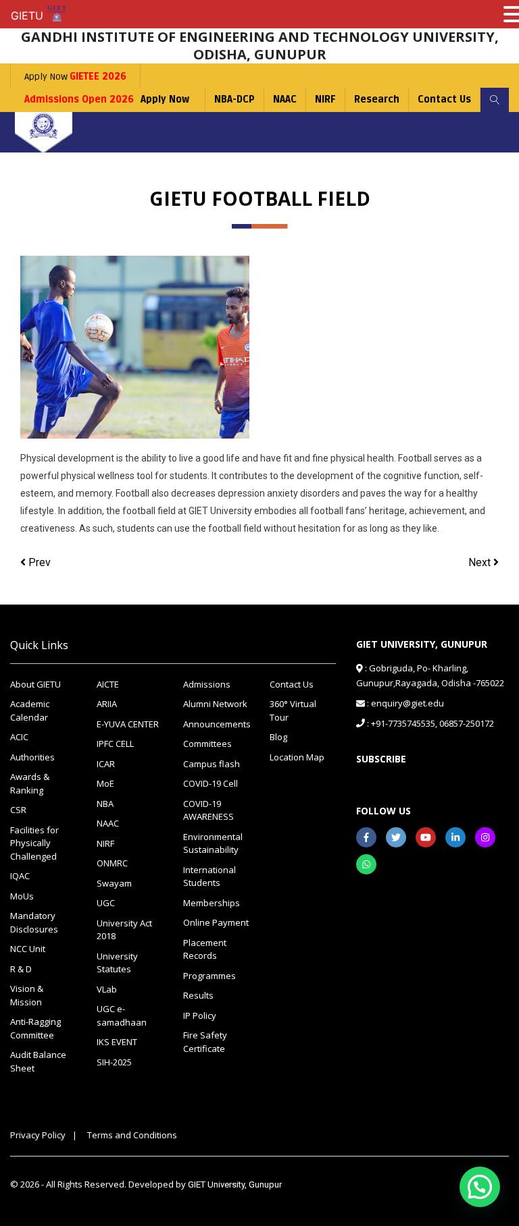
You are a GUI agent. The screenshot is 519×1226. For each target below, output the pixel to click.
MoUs (22, 896)
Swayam (114, 883)
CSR (18, 810)
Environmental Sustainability (213, 843)
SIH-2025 (114, 1062)
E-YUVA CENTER (128, 724)
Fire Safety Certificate (205, 1042)
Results (198, 995)
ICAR (106, 764)
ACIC (19, 737)
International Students (209, 876)
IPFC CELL (115, 743)
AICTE (108, 684)
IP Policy (199, 1015)
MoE (105, 783)
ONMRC (112, 863)
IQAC (20, 876)
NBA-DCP (234, 99)
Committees (207, 743)
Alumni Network (215, 704)
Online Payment (216, 922)
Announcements (216, 724)
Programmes (209, 976)
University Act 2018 (124, 930)
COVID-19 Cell (210, 783)
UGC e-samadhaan (122, 1015)
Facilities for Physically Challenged (34, 843)
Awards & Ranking (29, 783)
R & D (21, 969)
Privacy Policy (38, 1135)
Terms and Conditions (132, 1135)
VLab (107, 989)
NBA (105, 804)
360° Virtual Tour (293, 710)
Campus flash (211, 764)
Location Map (297, 757)
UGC (106, 903)
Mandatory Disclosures (34, 922)
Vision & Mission (26, 995)
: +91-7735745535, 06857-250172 (429, 723)
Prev (38, 562)
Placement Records (204, 949)
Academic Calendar (29, 710)
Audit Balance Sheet (38, 1061)
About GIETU (35, 684)
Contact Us (444, 99)
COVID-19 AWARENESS (208, 810)
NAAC (285, 99)
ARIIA (107, 704)
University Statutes (117, 963)
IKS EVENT (117, 1042)
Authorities (32, 757)
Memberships (211, 903)
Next (480, 562)
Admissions (206, 684)
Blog (278, 737)
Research (376, 99)
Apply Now (75, 76)
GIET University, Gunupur (235, 1184)
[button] (480, 1187)
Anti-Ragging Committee (35, 1028)
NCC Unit (27, 949)
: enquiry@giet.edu (404, 703)
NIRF (325, 99)
